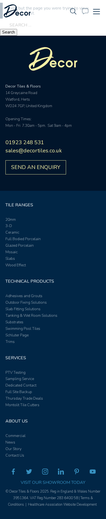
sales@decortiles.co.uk (33, 150)
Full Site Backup (18, 391)
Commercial (15, 435)
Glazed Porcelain (19, 245)
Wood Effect (15, 265)
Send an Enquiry (35, 167)
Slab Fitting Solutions (22, 309)
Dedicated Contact (20, 385)
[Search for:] (53, 25)
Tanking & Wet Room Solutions (31, 315)
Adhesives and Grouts (23, 295)
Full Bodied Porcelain (23, 239)
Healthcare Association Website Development (62, 504)
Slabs (10, 258)
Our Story (13, 448)
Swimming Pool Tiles (22, 328)
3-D (8, 225)
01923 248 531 (24, 142)
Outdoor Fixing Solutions (26, 302)
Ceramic (12, 232)
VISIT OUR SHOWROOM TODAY (53, 482)
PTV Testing (15, 372)
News (10, 442)
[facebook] (13, 472)
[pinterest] (76, 472)
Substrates (14, 322)
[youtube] (92, 472)
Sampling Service (19, 378)
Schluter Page (17, 335)
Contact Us (14, 455)
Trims (10, 341)
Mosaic (11, 252)
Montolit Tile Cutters (22, 405)
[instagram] (45, 472)
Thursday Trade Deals (24, 398)
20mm (10, 219)
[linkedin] (61, 472)
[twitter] (29, 472)
